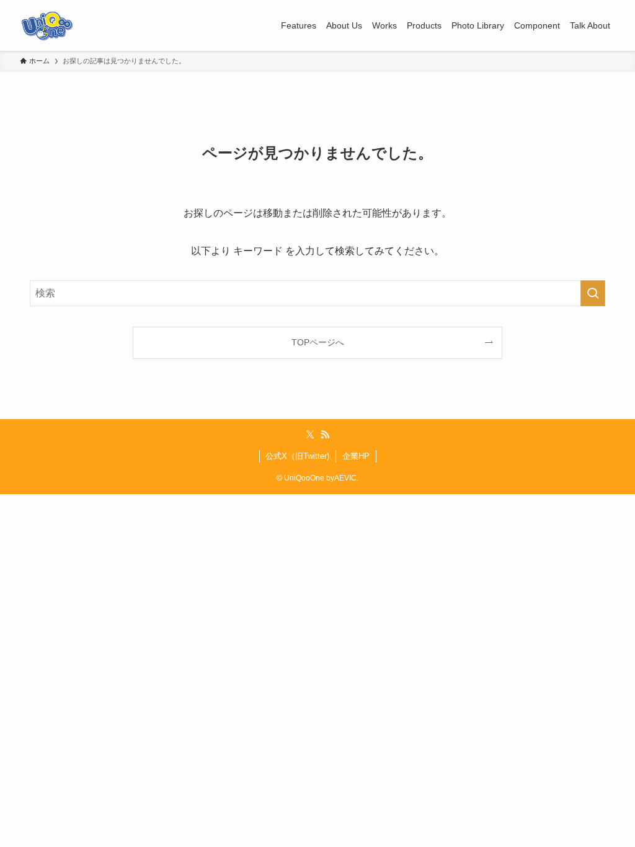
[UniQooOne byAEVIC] (47, 25)
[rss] (325, 434)
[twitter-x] (310, 434)
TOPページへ (317, 342)
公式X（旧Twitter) (297, 456)
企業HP (356, 456)
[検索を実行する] (592, 293)
